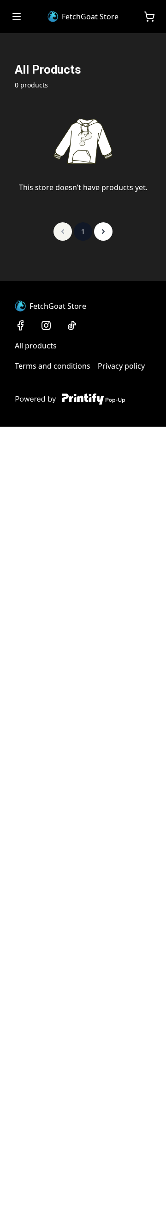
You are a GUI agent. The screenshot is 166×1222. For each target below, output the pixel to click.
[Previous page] (62, 231)
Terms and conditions (52, 366)
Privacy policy (121, 366)
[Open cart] (149, 16)
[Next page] (103, 231)
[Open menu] (16, 16)
